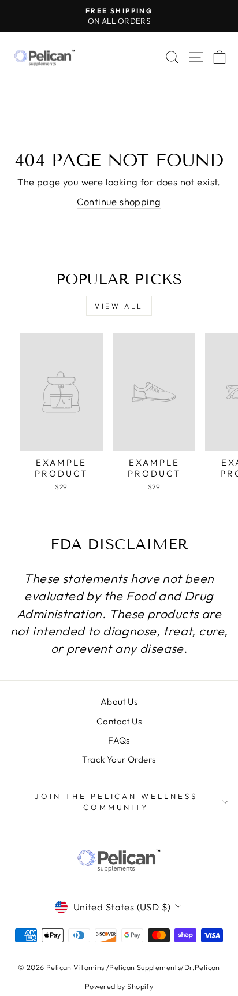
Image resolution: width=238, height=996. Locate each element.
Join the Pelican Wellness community (116, 801)
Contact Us (119, 721)
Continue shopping (119, 201)
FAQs (119, 740)
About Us (119, 701)
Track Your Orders (118, 759)
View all (119, 306)
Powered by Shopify (119, 986)
